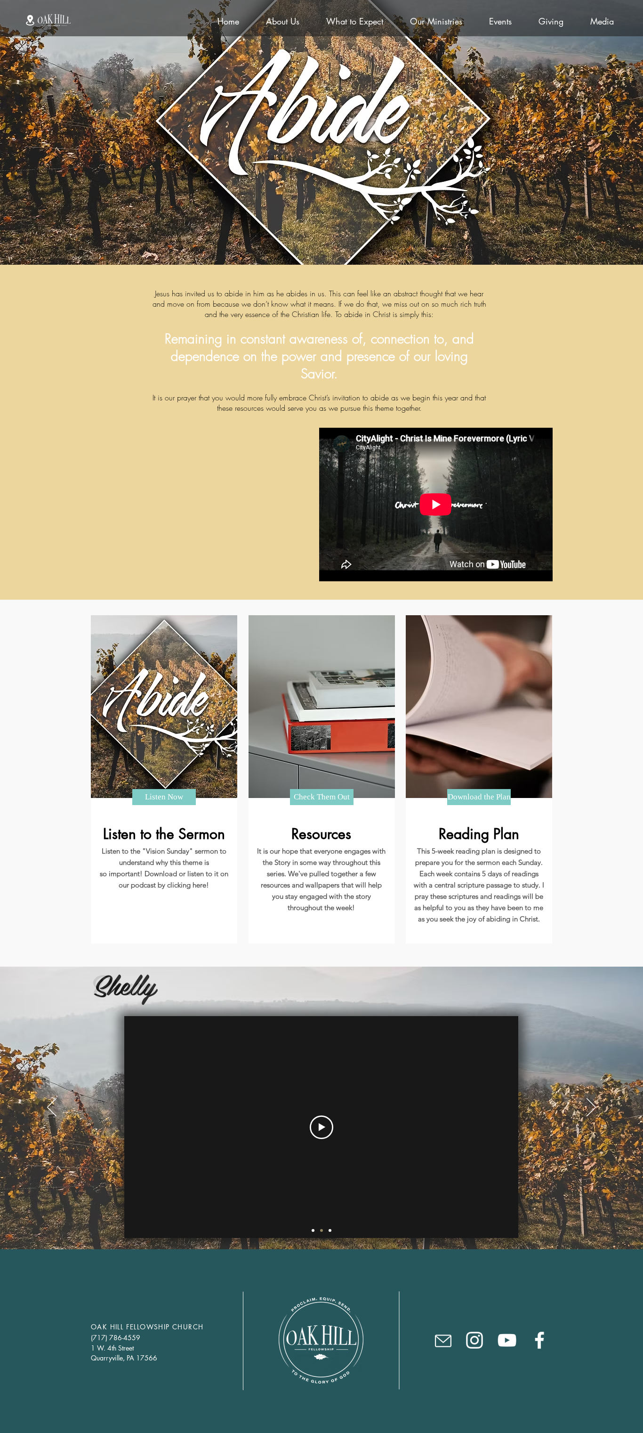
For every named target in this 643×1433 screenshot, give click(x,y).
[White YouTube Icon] (507, 1340)
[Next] (591, 1108)
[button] (443, 1341)
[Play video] (321, 1127)
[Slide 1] (313, 1230)
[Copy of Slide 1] (321, 1230)
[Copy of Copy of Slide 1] (330, 1230)
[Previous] (51, 1108)
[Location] (30, 20)
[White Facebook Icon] (539, 1340)
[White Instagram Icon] (474, 1340)
